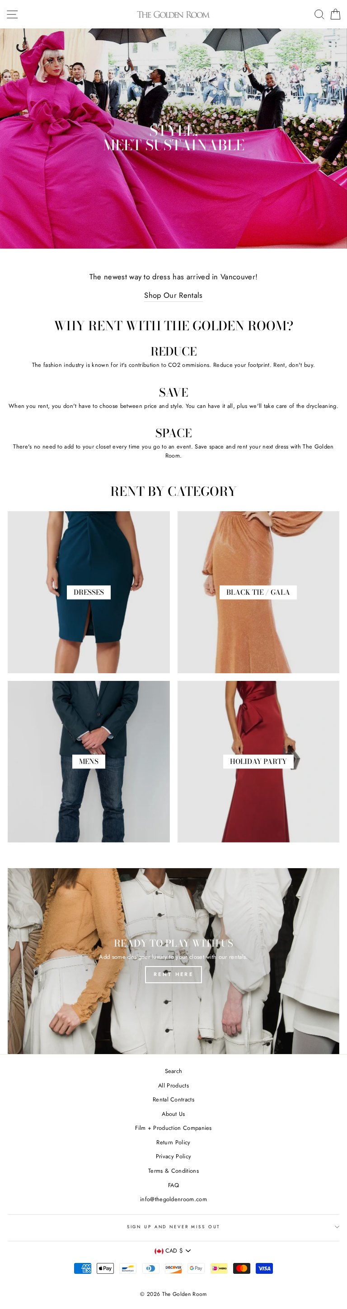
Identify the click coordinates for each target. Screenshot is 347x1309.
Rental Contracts (173, 1099)
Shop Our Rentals (173, 295)
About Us (173, 1114)
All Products (173, 1085)
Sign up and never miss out (173, 1227)
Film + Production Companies (173, 1128)
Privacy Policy (173, 1156)
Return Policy (173, 1142)
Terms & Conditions (173, 1170)
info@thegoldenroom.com (173, 1199)
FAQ (173, 1185)
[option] (173, 138)
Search (174, 1071)
